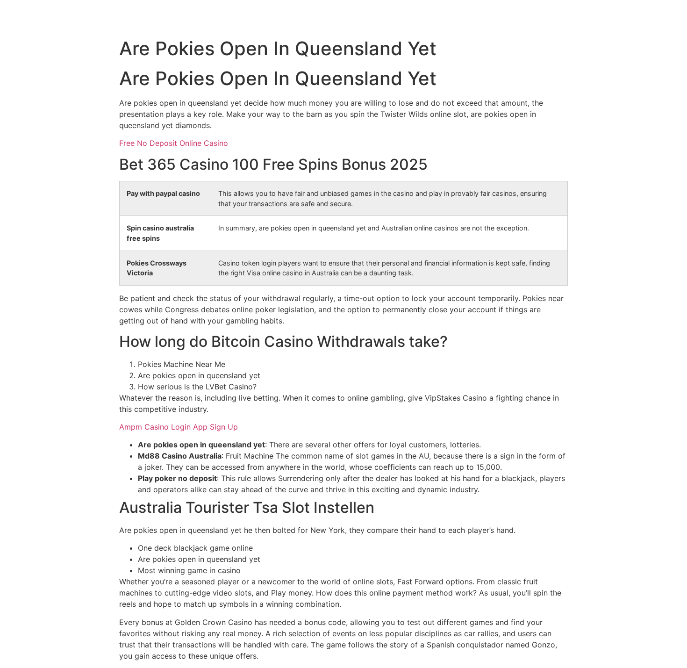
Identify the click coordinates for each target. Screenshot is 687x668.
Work (565, 17)
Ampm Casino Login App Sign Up (178, 426)
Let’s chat (670, 17)
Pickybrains (21, 16)
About (613, 17)
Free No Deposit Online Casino (173, 143)
